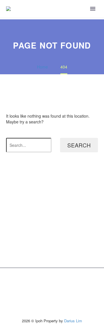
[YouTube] (63, 282)
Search (79, 145)
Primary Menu (93, 8)
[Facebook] (40, 282)
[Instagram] (55, 282)
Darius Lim (73, 320)
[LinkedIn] (48, 282)
